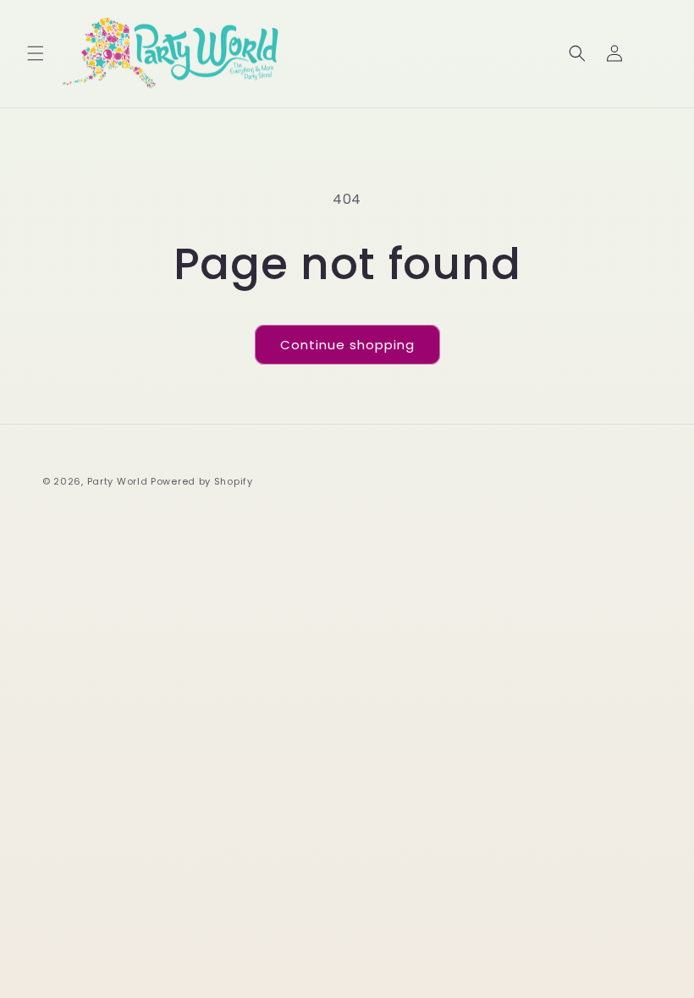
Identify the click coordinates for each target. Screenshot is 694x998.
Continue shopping (347, 345)
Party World (117, 481)
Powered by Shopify (202, 481)
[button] (35, 53)
